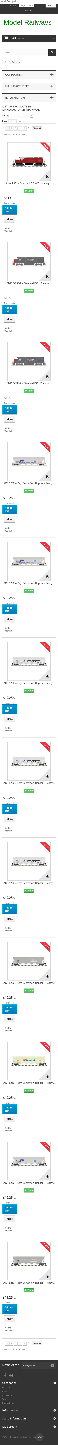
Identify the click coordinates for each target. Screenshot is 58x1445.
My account (9, 1426)
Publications (8, 1403)
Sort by (5, 115)
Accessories (7, 1395)
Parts (4, 1391)
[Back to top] (39, 1437)
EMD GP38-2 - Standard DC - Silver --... (29, 283)
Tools (4, 1399)
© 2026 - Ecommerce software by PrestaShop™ (23, 1437)
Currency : (39, 6)
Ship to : (13, 6)
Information (15, 97)
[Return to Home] (5, 62)
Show (4, 121)
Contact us (29, 11)
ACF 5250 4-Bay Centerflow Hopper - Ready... (29, 483)
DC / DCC (6, 1388)
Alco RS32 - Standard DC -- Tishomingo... (29, 183)
